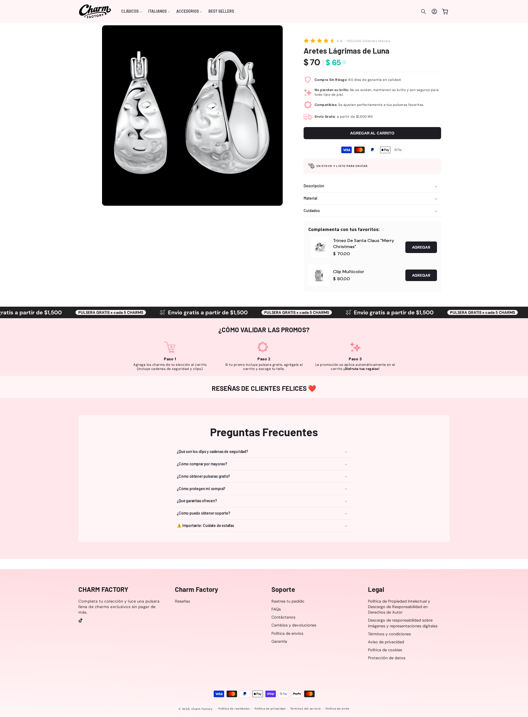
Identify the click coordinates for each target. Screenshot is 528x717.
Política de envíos (287, 633)
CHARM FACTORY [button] (103, 589)
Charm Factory (202, 709)
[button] (131, 11)
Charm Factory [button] (196, 589)
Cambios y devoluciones (293, 625)
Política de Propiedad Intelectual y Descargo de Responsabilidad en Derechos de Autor (399, 607)
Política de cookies (385, 649)
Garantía (279, 641)
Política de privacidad (270, 709)
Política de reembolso (234, 709)
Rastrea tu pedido (287, 601)
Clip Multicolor (348, 271)
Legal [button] (376, 589)
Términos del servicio (305, 709)
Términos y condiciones (389, 633)
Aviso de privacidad (386, 641)
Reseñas (182, 601)
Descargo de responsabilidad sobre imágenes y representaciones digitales (403, 623)
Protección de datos (386, 657)
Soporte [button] (283, 589)
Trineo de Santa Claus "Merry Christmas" (363, 243)
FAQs (276, 609)
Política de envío (338, 709)
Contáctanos (283, 617)
